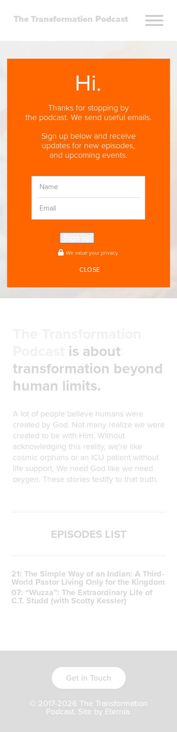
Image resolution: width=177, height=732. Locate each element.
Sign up (77, 238)
